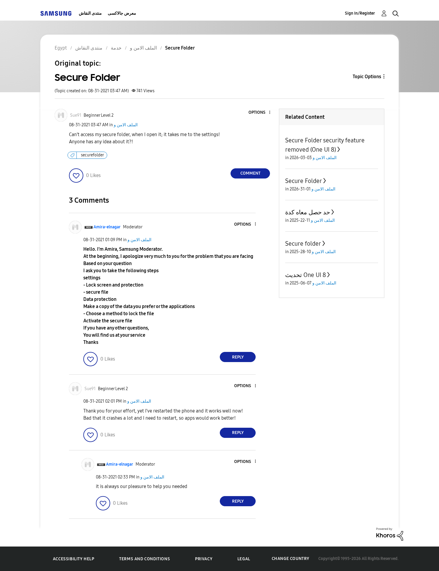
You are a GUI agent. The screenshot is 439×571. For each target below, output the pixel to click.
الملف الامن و (126, 124)
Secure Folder (303, 180)
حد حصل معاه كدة (307, 212)
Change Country (290, 558)
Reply (238, 357)
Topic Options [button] (367, 76)
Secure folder (303, 243)
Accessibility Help (73, 558)
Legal (243, 558)
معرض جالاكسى (122, 13)
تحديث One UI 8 (305, 274)
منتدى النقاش (90, 13)
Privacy (203, 558)
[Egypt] (55, 13)
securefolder (92, 155)
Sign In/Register (360, 13)
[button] (259, 113)
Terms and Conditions (144, 558)
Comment (250, 173)
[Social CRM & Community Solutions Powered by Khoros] (389, 534)
